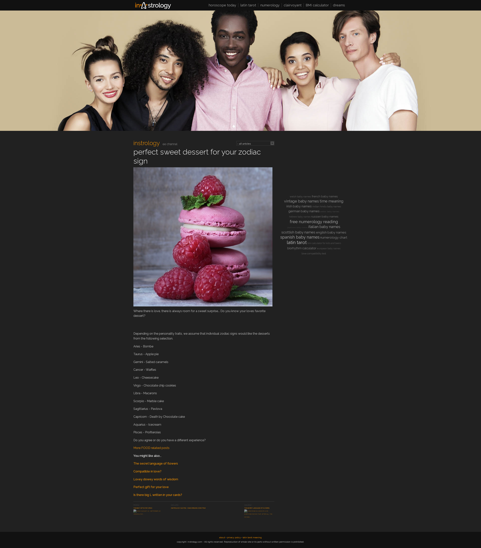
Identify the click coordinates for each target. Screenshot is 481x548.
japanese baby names (297, 227)
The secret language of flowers (155, 463)
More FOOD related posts (151, 448)
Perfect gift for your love (151, 487)
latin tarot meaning (252, 537)
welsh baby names (300, 196)
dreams (339, 5)
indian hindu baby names (326, 206)
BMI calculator (317, 5)
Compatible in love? (147, 471)
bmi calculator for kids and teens (324, 243)
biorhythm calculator (301, 248)
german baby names (304, 211)
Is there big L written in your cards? (157, 495)
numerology (270, 5)
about (222, 537)
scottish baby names (298, 232)
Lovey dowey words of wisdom (155, 479)
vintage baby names (301, 201)
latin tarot (248, 5)
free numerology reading (314, 221)
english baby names (331, 232)
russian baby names (324, 216)
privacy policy (234, 537)
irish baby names (299, 206)
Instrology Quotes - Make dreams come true (188, 508)
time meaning (331, 201)
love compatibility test (314, 253)
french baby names (325, 196)
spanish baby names (299, 237)
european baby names (328, 248)
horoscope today (222, 5)
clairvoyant (293, 5)
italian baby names (324, 226)
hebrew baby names (300, 216)
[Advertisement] (314, 165)
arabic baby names (329, 211)
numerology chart (333, 237)
